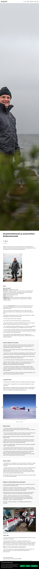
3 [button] (19, 421)
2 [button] (18, 421)
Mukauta (22, 565)
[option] (19, 407)
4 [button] (20, 421)
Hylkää (28, 565)
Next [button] (36, 407)
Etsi (25, 1)
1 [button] (16, 421)
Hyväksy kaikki (34, 565)
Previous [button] (2, 407)
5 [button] (22, 421)
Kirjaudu (32, 1)
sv (28, 1)
